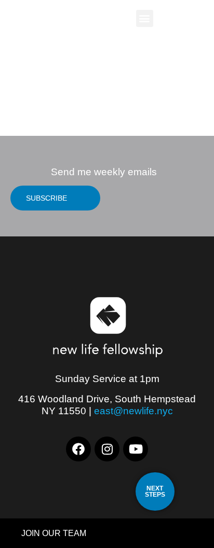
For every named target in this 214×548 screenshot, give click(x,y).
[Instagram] (107, 449)
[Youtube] (135, 449)
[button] (144, 18)
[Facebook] (78, 449)
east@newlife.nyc (133, 410)
